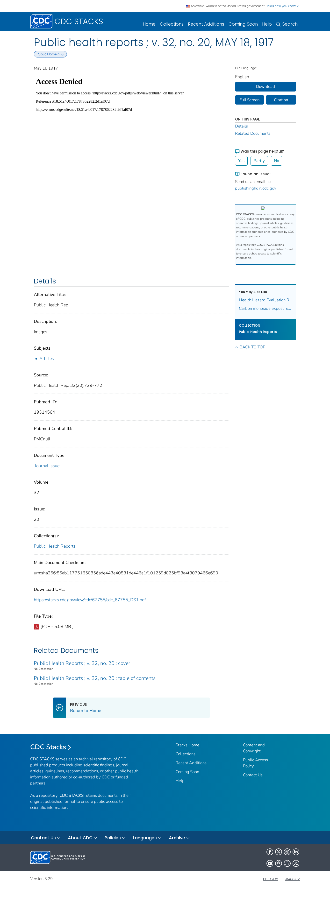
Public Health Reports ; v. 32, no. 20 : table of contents (95, 678)
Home (149, 24)
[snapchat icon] (287, 863)
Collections (172, 24)
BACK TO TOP (252, 347)
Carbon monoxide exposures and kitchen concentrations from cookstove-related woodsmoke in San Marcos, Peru (266, 308)
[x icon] (278, 852)
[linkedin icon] (296, 852)
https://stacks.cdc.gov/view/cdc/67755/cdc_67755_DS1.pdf (90, 600)
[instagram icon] (287, 852)
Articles (46, 358)
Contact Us (253, 775)
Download (265, 86)
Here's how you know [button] (281, 6)
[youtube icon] (270, 863)
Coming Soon (243, 24)
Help (267, 24)
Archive (177, 838)
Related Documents (253, 133)
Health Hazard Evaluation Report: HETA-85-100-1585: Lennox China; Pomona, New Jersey (266, 300)
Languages (145, 838)
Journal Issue (47, 466)
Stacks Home (187, 745)
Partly (259, 160)
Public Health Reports (55, 546)
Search (290, 24)
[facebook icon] (270, 852)
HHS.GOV (270, 878)
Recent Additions (206, 24)
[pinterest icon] (278, 863)
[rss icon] (296, 863)
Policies (113, 838)
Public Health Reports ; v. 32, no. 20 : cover (82, 663)
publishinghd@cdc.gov (255, 188)
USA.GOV (292, 878)
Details (241, 126)
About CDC (80, 838)
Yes (241, 160)
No (276, 160)
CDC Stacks (48, 747)
